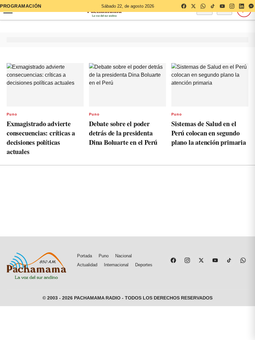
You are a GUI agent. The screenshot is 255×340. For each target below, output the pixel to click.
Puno (12, 114)
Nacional (123, 255)
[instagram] (232, 6)
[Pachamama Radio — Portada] (36, 265)
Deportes (143, 264)
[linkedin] (241, 6)
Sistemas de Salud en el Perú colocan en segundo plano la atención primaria (208, 133)
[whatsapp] (203, 6)
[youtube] (222, 6)
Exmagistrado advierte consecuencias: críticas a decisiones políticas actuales (41, 137)
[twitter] (193, 6)
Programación (21, 6)
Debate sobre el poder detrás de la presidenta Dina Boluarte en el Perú (123, 133)
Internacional (116, 264)
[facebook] (184, 6)
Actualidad (87, 264)
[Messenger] (251, 6)
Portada (84, 255)
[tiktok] (212, 6)
